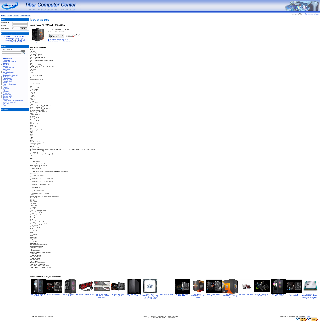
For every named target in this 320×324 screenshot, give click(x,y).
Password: (4, 25)
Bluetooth (6, 63)
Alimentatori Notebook (9, 61)
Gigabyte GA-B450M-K (166, 294)
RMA (13, 40)
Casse (5, 70)
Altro (4, 105)
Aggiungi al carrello (58, 36)
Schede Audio (7, 94)
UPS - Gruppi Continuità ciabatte (13, 100)
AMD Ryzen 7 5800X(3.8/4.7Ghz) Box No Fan (198, 296)
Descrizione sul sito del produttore (59, 41)
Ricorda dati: (5, 28)
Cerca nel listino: (7, 49)
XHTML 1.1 (309, 316)
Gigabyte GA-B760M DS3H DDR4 (182, 295)
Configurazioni (25, 16)
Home (3, 16)
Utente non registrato (312, 14)
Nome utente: (5, 22)
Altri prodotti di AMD (63, 39)
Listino (9, 16)
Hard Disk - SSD (8, 76)
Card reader (6, 69)
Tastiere (5, 99)
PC (4, 90)
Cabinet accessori (8, 67)
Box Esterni (6, 64)
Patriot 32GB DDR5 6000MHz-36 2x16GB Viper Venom (102, 296)
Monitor (5, 82)
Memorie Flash (7, 79)
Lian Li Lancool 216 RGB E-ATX (70, 295)
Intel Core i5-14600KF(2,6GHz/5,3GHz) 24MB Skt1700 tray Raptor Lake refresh (310, 297)
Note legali (21, 40)
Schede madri (7, 96)
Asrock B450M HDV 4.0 (54, 294)
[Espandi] (2, 64)
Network (5, 87)
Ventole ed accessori (9, 102)
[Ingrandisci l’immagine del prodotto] (38, 34)
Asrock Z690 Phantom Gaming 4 (214, 295)
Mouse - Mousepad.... (9, 84)
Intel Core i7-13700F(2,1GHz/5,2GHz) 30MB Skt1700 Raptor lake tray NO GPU (150, 297)
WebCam (6, 103)
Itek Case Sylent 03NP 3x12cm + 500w (134, 295)
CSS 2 (316, 316)
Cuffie (5, 73)
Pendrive (5, 91)
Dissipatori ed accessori (10, 75)
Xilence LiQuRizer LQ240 (86, 294)
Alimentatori (6, 60)
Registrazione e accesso (14, 38)
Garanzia (7, 40)
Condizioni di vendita (15, 42)
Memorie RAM (7, 81)
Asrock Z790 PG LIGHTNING (294, 295)
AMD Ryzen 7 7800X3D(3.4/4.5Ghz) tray (230, 296)
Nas (4, 85)
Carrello (15, 16)
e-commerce (17, 36)
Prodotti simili (52, 39)
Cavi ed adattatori (8, 72)
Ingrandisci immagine (38, 42)
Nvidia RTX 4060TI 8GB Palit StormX (262, 295)
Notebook (6, 88)
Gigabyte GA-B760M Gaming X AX (118, 295)
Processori (6, 93)
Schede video (7, 97)
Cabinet (5, 66)
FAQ (23, 36)
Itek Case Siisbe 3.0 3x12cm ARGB (278, 295)
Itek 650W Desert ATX (246, 294)
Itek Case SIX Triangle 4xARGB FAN (38, 295)
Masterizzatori (7, 78)
